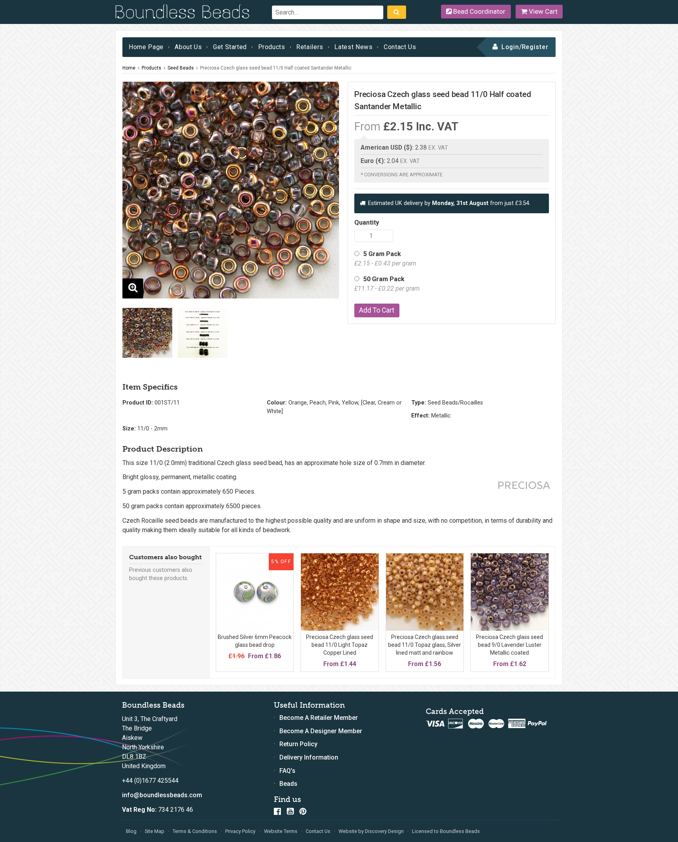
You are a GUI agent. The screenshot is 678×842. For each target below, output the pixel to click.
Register (535, 47)
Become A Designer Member (320, 731)
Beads (288, 783)
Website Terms (280, 831)
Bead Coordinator (478, 11)
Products (271, 47)
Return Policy (298, 744)
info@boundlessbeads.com (162, 795)
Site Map (154, 831)
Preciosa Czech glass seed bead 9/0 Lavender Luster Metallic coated (509, 644)
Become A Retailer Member (318, 717)
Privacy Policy (240, 831)
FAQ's (287, 770)
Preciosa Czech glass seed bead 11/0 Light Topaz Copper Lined (339, 644)
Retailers (309, 47)
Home (128, 68)
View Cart (542, 11)
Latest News (353, 47)
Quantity (366, 222)
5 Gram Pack (385, 258)
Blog (131, 831)
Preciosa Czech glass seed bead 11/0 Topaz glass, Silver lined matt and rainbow (424, 644)
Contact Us (400, 47)
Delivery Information (308, 757)
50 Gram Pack (387, 283)
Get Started (230, 47)
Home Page (146, 47)
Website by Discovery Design (371, 831)
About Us (188, 47)
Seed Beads (181, 68)
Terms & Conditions (195, 831)
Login (510, 47)
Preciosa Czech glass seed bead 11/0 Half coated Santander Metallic (276, 68)
